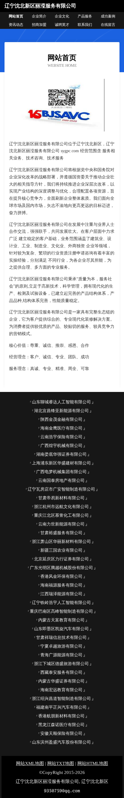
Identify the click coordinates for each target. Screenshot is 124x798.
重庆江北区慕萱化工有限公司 (61, 515)
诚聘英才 (62, 25)
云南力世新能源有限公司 (61, 524)
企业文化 (62, 16)
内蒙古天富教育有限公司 (61, 620)
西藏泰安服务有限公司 (61, 672)
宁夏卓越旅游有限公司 (61, 646)
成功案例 (108, 16)
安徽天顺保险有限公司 (61, 733)
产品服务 (85, 16)
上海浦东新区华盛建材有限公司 (61, 463)
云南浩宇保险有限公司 (61, 437)
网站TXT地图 (60, 763)
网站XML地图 (30, 763)
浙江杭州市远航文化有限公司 (61, 506)
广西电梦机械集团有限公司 (61, 472)
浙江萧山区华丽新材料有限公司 (61, 541)
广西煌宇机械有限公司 (61, 445)
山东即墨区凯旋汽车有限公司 (61, 629)
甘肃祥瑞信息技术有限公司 (61, 637)
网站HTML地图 (92, 763)
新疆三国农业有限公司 (61, 550)
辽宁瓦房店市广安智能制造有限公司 (61, 489)
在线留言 (108, 25)
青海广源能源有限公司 (61, 655)
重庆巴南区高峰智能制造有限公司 (61, 611)
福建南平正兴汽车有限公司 (61, 707)
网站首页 (16, 16)
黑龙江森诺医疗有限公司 (61, 725)
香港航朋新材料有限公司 (61, 716)
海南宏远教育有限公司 (61, 690)
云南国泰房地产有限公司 (61, 480)
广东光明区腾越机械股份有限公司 (61, 567)
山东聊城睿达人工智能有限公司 (61, 402)
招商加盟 (39, 25)
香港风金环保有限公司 (61, 576)
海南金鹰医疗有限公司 (61, 428)
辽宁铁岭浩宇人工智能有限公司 (61, 602)
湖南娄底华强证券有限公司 (61, 454)
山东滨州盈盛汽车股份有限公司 (61, 742)
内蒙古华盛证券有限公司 (61, 681)
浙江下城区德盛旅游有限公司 (61, 663)
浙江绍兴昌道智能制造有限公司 (61, 698)
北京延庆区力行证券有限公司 (61, 559)
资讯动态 (16, 25)
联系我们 (85, 25)
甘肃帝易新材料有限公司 (61, 498)
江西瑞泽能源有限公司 (61, 594)
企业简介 (39, 16)
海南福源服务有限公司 (61, 585)
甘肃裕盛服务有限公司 (61, 533)
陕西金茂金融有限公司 (61, 419)
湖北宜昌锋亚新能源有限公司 (61, 410)
